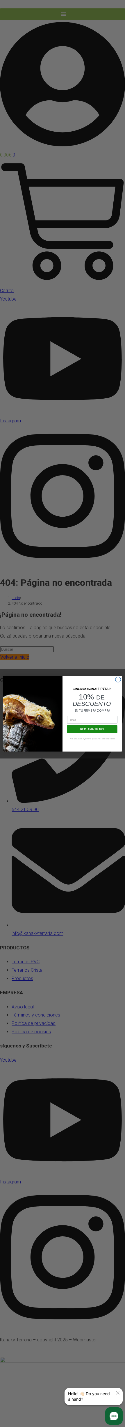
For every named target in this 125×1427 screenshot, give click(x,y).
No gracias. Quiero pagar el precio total (92, 738)
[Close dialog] (118, 679)
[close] (118, 1393)
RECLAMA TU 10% (92, 728)
